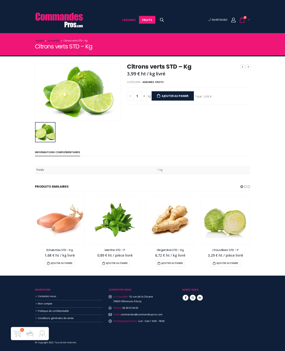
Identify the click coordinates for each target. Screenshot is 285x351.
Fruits (147, 20)
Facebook (185, 298)
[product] (59, 220)
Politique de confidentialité (53, 311)
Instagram (193, 298)
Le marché (53, 40)
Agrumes (148, 82)
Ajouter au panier (175, 96)
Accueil (40, 40)
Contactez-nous (47, 296)
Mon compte (45, 303)
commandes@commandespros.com (141, 314)
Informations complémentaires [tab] (57, 152)
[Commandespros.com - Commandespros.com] (59, 20)
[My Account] (233, 19)
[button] (242, 186)
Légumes (129, 20)
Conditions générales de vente (56, 318)
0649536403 (219, 20)
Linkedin (200, 298)
